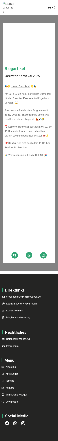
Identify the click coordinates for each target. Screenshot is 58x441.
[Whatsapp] (29, 255)
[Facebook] (14, 255)
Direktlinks (15, 290)
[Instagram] (43, 255)
